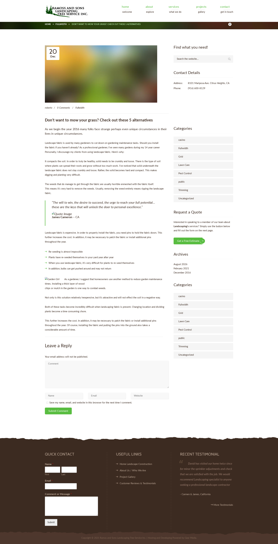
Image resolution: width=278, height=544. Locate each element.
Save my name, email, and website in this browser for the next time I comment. (90, 402)
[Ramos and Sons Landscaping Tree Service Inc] (71, 11)
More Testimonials (223, 505)
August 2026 (180, 264)
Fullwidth (79, 108)
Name (49, 464)
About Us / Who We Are (133, 470)
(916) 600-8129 (196, 88)
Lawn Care (184, 165)
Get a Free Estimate (188, 241)
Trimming (183, 190)
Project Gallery (127, 477)
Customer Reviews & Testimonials (138, 483)
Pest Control (185, 173)
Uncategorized (186, 198)
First (47, 475)
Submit (51, 522)
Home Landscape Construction (136, 464)
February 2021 (181, 268)
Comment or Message (58, 494)
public (181, 182)
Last (63, 475)
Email (49, 480)
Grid (180, 157)
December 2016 (182, 273)
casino (181, 140)
